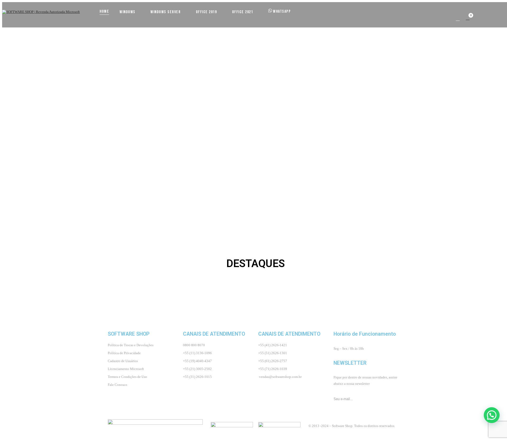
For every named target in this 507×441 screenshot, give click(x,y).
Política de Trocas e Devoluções (130, 345)
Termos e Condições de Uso (127, 377)
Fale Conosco (117, 385)
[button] (468, 18)
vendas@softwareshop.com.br (280, 377)
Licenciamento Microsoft (126, 369)
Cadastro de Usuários (123, 361)
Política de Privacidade (124, 353)
